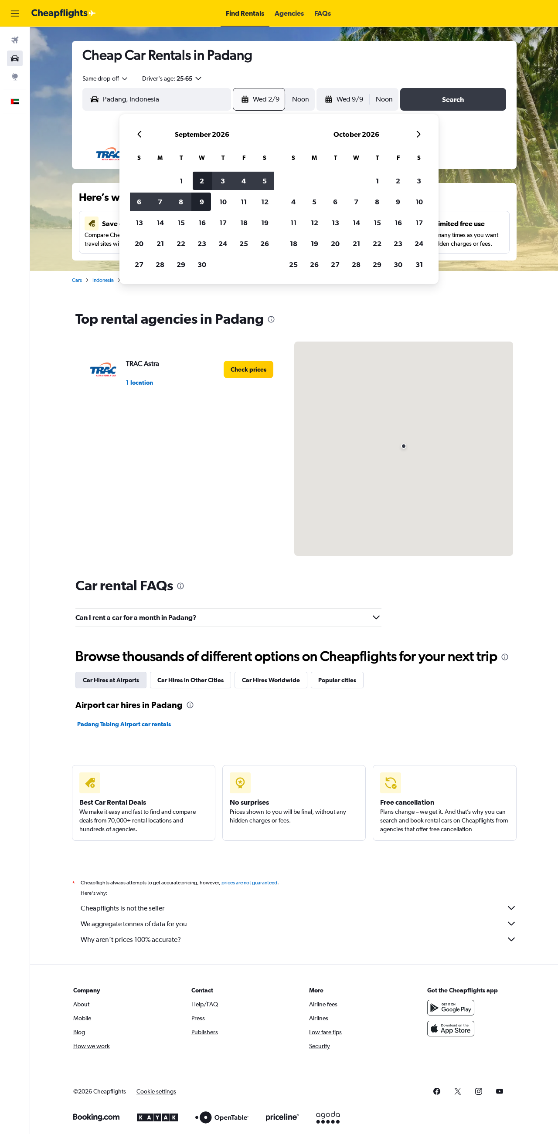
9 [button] (202, 202)
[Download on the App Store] (450, 1028)
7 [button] (160, 202)
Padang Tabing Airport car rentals (124, 724)
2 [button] (202, 181)
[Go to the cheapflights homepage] (63, 13)
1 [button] (181, 181)
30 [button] (201, 264)
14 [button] (160, 223)
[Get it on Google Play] (450, 1008)
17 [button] (223, 223)
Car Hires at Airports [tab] (111, 680)
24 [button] (222, 243)
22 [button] (181, 243)
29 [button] (181, 264)
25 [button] (243, 243)
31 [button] (419, 264)
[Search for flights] (14, 40)
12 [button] (265, 202)
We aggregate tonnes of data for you (134, 924)
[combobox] (105, 78)
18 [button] (244, 223)
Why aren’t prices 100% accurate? (131, 939)
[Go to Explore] (14, 76)
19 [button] (265, 223)
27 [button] (139, 264)
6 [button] (139, 202)
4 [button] (244, 181)
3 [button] (223, 181)
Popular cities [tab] (337, 680)
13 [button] (139, 223)
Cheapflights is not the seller (122, 908)
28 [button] (160, 264)
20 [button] (139, 243)
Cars (77, 280)
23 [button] (201, 243)
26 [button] (264, 243)
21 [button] (160, 243)
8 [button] (181, 202)
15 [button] (181, 223)
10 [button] (223, 202)
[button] (14, 13)
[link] (248, 369)
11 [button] (244, 202)
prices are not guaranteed (249, 883)
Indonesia (103, 280)
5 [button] (264, 181)
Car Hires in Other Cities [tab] (190, 680)
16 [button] (202, 223)
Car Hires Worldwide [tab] (271, 680)
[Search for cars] (14, 58)
